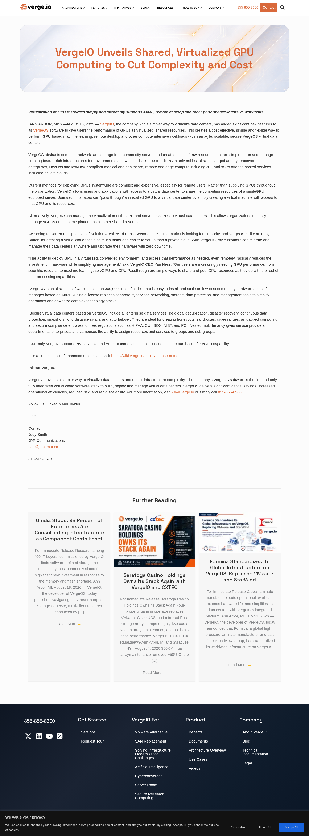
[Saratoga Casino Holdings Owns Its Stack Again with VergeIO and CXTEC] (154, 515)
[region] (154, 823)
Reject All (265, 827)
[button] (283, 8)
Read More (69, 624)
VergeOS (41, 130)
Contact (269, 7)
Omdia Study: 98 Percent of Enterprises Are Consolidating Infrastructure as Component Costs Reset (69, 529)
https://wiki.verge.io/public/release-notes (144, 356)
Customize (238, 827)
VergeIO (107, 124)
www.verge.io (183, 392)
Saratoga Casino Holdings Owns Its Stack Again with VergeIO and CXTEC (154, 581)
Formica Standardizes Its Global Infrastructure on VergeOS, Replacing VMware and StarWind (239, 570)
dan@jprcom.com (43, 447)
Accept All (291, 827)
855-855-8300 (247, 7)
